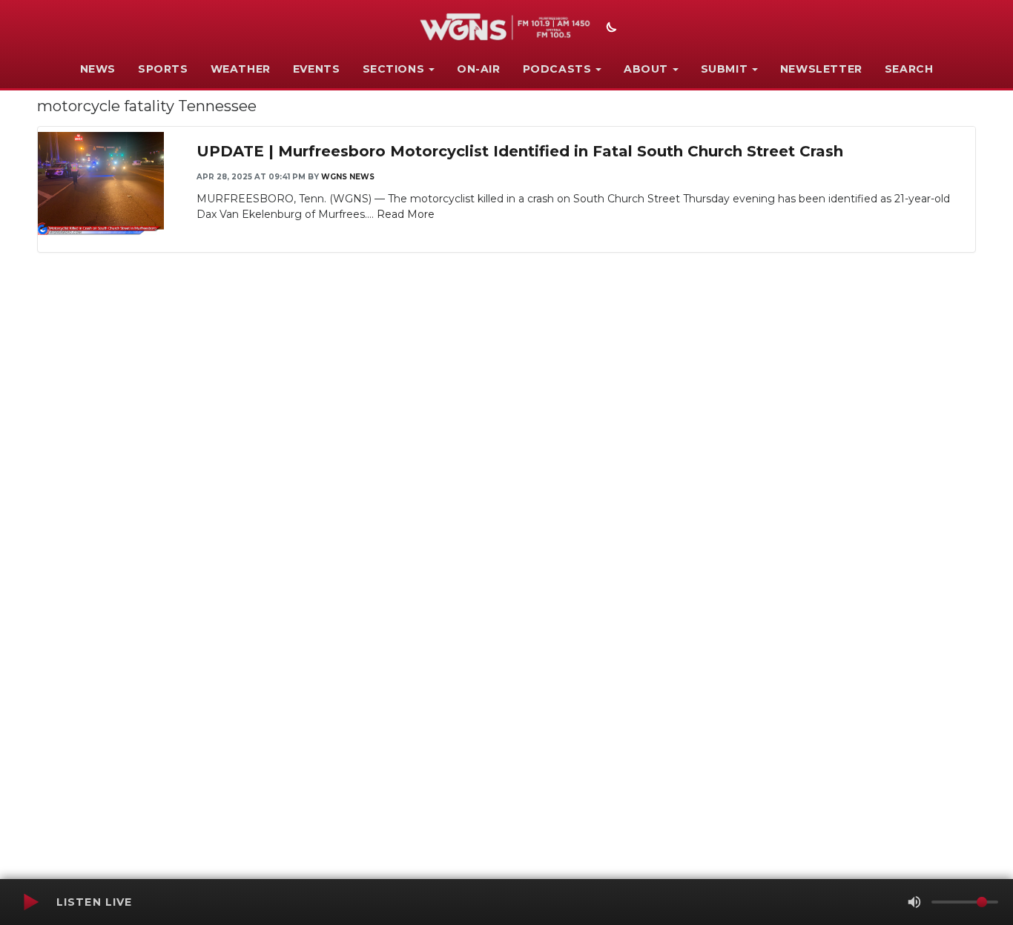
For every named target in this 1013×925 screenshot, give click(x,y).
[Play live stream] (30, 902)
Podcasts (557, 69)
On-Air (479, 69)
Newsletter (821, 69)
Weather (241, 69)
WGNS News (347, 177)
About (646, 69)
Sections (394, 69)
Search (909, 69)
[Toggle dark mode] (609, 29)
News (98, 69)
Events (316, 69)
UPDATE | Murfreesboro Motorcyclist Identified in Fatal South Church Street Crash (520, 151)
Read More (406, 214)
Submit (724, 69)
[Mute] (914, 902)
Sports (163, 69)
